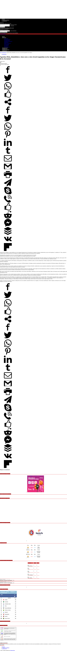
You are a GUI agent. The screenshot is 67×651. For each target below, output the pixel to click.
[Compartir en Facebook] (8, 73)
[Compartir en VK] (8, 242)
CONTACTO (4, 50)
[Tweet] (8, 81)
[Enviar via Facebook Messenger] (8, 226)
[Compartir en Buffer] (8, 234)
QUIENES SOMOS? (5, 20)
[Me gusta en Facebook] (8, 97)
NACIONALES (7, 40)
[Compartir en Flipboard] (8, 250)
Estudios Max (12, 650)
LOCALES (6, 38)
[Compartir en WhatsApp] (8, 89)
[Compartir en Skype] (8, 194)
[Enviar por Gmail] (8, 170)
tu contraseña (12, 25)
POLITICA (6, 46)
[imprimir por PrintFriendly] (8, 178)
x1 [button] (0, 65)
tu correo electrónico (13, 30)
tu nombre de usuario (13, 24)
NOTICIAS (4, 37)
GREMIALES (4, 48)
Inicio (1, 52)
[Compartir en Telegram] (8, 186)
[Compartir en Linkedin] (8, 145)
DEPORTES (6, 42)
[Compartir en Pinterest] (8, 137)
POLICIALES (6, 44)
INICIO (3, 19)
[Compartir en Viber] (8, 202)
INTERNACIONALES (8, 41)
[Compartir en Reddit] (8, 218)
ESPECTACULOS (7, 43)
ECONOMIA (6, 45)
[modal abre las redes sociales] (8, 105)
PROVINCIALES (7, 39)
